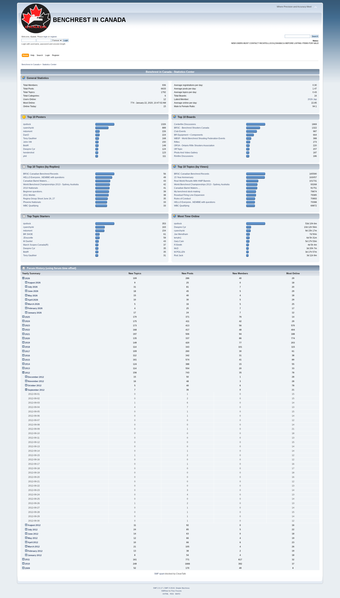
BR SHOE (28, 234)
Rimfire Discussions (183, 156)
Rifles (177, 142)
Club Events (180, 131)
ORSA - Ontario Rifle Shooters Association (194, 145)
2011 (27, 559)
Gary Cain (179, 241)
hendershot (28, 152)
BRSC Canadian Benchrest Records (40, 174)
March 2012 (34, 546)
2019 (27, 342)
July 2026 (33, 287)
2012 (27, 373)
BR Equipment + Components (188, 135)
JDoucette (28, 238)
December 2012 (36, 377)
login (45, 37)
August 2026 (34, 282)
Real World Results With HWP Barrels (192, 181)
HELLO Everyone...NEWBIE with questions (43, 177)
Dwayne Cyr (29, 149)
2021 (27, 334)
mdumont (27, 131)
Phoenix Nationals (32, 202)
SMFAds (164, 591)
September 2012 (36, 390)
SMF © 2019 (169, 588)
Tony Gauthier (30, 138)
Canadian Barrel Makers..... (36, 181)
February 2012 (35, 551)
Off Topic (178, 149)
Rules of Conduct (182, 198)
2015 (27, 360)
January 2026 (35, 313)
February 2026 (35, 308)
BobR (26, 145)
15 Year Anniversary (183, 177)
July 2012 (33, 529)
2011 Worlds (29, 195)
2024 (27, 321)
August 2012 (34, 525)
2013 (27, 368)
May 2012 (33, 538)
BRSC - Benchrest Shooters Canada (191, 128)
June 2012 (33, 534)
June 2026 (33, 291)
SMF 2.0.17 (158, 588)
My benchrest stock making (187, 191)
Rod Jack (178, 255)
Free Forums (176, 591)
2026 (27, 278)
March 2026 (34, 304)
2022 (27, 330)
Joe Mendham (181, 234)
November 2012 (36, 381)
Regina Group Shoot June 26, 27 (39, 198)
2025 (27, 317)
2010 (27, 564)
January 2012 (35, 555)
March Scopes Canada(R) (35, 245)
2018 (27, 347)
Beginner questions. (32, 191)
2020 (27, 338)
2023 (27, 325)
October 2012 (34, 385)
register (53, 37)
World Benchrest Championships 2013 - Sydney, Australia (51, 184)
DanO (26, 135)
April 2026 (33, 300)
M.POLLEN (179, 252)
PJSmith (178, 245)
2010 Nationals (30, 188)
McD (176, 248)
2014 (27, 364)
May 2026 (33, 295)
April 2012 (33, 542)
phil (25, 156)
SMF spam (159, 574)
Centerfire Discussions (185, 124)
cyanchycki (28, 128)
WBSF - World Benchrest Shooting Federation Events (199, 138)
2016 (27, 355)
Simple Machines (182, 588)
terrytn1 (177, 238)
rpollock (27, 124)
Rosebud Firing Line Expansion (189, 195)
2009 (27, 568)
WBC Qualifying (30, 205)
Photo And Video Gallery (186, 152)
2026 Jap (312, 99)
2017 (27, 351)
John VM (27, 142)
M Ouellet (27, 241)
